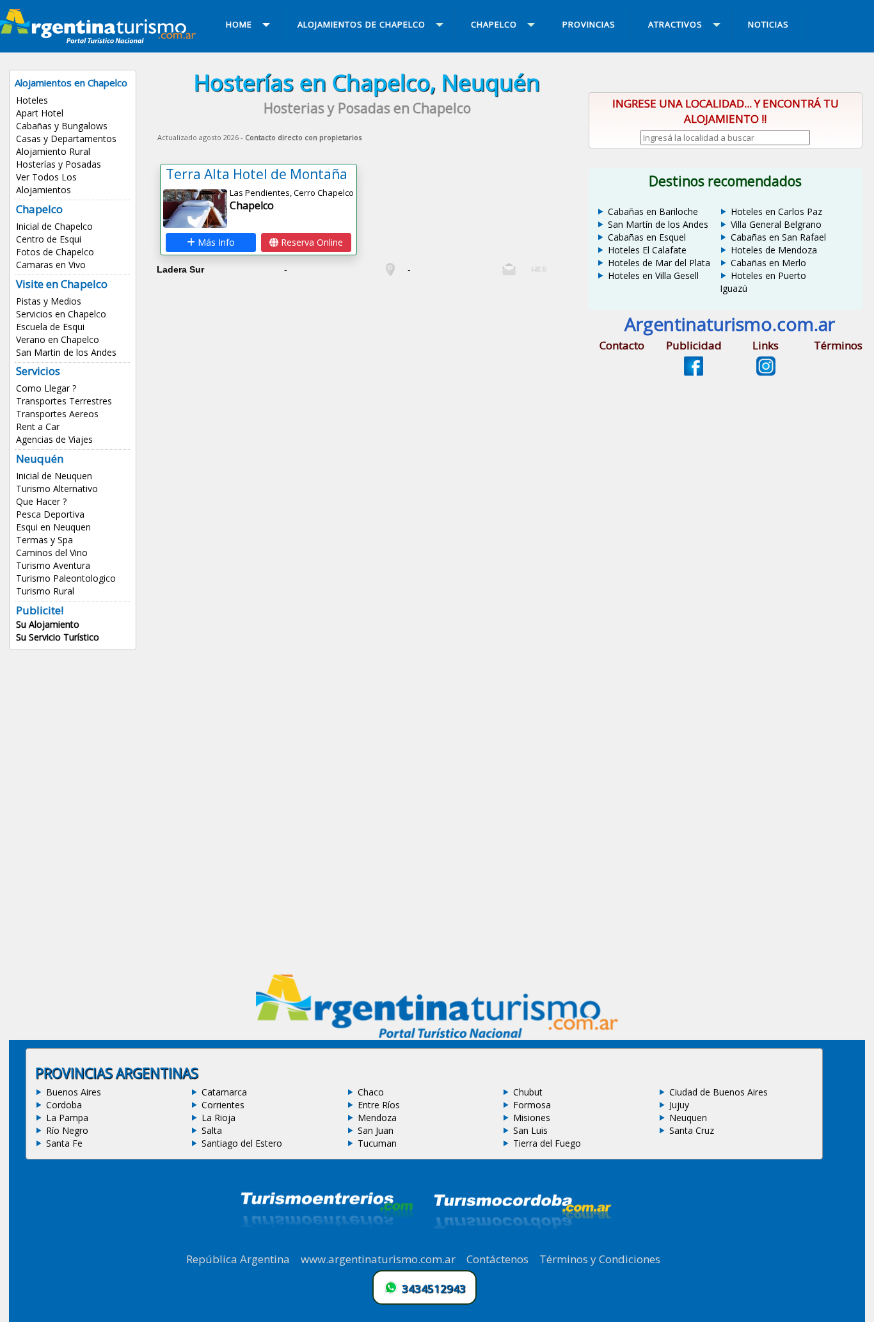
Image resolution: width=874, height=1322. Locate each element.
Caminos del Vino (52, 552)
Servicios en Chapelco (61, 314)
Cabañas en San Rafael (778, 237)
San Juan (375, 1130)
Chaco (371, 1092)
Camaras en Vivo (51, 265)
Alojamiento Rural (53, 151)
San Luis (530, 1130)
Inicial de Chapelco (54, 226)
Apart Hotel (39, 113)
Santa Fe (64, 1143)
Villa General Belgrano (776, 224)
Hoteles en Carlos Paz (776, 211)
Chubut (528, 1092)
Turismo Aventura (53, 565)
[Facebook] (693, 372)
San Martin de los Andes (66, 352)
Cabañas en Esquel (647, 237)
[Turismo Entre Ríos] (327, 1245)
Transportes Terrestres (64, 401)
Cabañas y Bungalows (61, 126)
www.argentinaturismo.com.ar (378, 1259)
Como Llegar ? (46, 388)
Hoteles (32, 100)
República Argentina (238, 1259)
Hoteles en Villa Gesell (653, 275)
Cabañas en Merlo (768, 263)
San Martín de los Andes (658, 224)
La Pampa (67, 1117)
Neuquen (688, 1117)
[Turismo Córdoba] (521, 1245)
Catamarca (224, 1092)
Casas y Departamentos (66, 138)
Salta (212, 1130)
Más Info (215, 242)
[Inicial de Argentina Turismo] (100, 40)
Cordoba (64, 1105)
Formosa (532, 1105)
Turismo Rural (45, 591)
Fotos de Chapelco (55, 252)
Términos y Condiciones (599, 1259)
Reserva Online (310, 242)
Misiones (531, 1117)
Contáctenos (497, 1259)
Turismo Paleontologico (66, 578)
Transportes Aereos (57, 414)
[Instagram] (765, 372)
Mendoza (377, 1117)
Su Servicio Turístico (57, 637)
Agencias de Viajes (54, 439)
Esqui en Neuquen (53, 527)
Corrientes (223, 1105)
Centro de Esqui (48, 239)
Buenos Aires (73, 1092)
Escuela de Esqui (50, 327)
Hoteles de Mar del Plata (659, 263)
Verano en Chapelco (57, 339)
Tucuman (377, 1143)
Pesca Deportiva (50, 514)
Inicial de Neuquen (54, 476)
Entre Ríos (379, 1105)
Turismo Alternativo (57, 488)
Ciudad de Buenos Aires (718, 1092)
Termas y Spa (44, 540)
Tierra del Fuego (547, 1143)
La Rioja (218, 1117)
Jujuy (679, 1105)
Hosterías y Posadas (58, 164)
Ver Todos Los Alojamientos (46, 183)
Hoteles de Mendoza (774, 250)
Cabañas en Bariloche (653, 211)
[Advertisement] (367, 370)
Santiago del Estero (242, 1143)
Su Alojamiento (47, 624)
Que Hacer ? (41, 501)
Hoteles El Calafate (647, 250)
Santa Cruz (691, 1130)
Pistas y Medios (48, 301)
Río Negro (67, 1130)
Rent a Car (38, 426)
